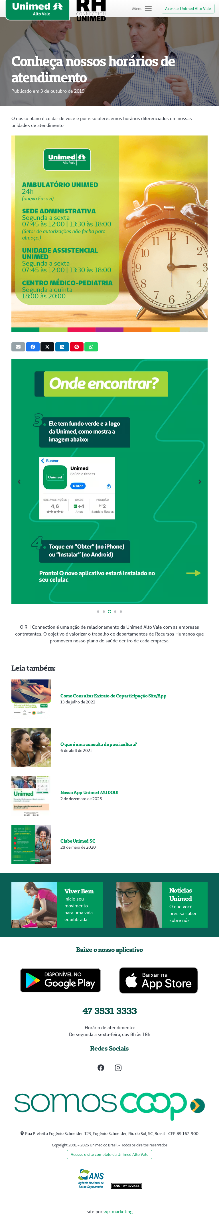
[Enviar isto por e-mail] (18, 346)
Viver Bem (79, 891)
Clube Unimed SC (77, 841)
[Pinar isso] (77, 346)
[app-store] (158, 980)
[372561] (126, 1186)
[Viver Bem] (34, 905)
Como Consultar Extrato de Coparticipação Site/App (113, 696)
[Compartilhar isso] (33, 346)
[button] (141, 8)
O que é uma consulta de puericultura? (98, 744)
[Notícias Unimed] (139, 905)
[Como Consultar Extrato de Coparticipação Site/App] (31, 699)
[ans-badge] (91, 1179)
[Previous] (19, 481)
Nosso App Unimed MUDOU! (89, 792)
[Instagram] (118, 1067)
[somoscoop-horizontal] (109, 1107)
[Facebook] (101, 1067)
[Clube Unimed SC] (31, 844)
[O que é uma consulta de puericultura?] (31, 747)
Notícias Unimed (180, 894)
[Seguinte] (200, 481)
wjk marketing (118, 1211)
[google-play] (60, 980)
